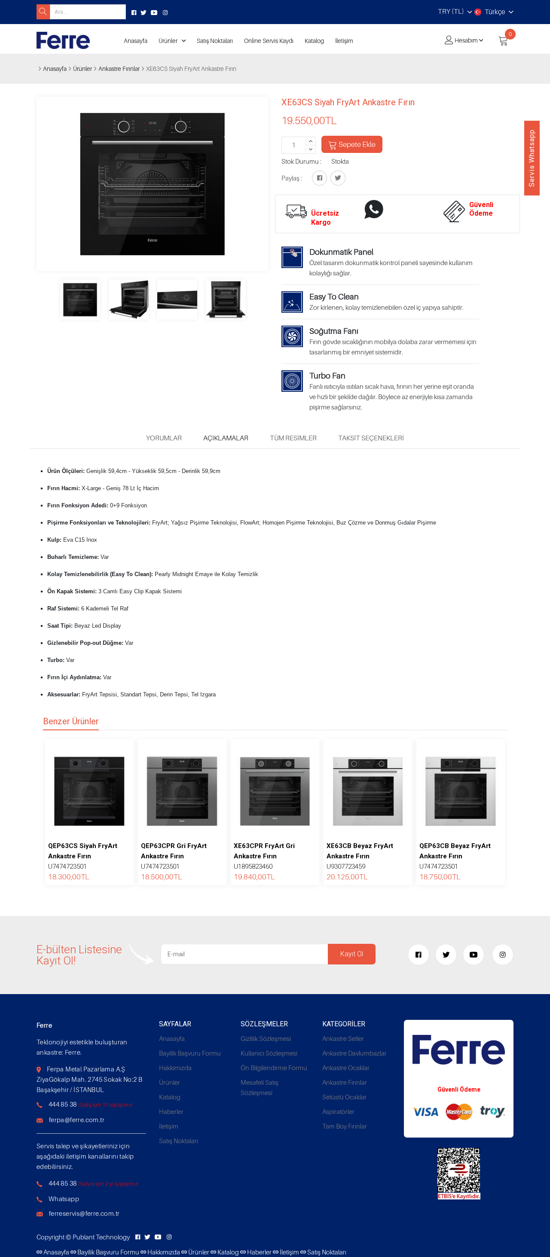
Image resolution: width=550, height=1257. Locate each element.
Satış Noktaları (215, 40)
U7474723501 (82, 856)
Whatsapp (64, 1198)
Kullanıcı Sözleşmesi (269, 1053)
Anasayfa (135, 40)
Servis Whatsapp (532, 158)
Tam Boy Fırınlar (344, 1126)
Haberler (171, 1111)
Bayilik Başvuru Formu (190, 1053)
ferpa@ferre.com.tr (76, 1119)
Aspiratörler (338, 1111)
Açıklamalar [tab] (225, 437)
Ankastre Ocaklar (346, 1067)
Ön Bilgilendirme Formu (274, 1067)
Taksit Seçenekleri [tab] (371, 437)
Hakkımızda (175, 1067)
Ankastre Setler (343, 1038)
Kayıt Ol (351, 954)
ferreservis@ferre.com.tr (84, 1213)
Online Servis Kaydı (268, 40)
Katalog (314, 40)
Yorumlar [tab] (164, 437)
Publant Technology (101, 1237)
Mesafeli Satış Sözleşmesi (259, 1087)
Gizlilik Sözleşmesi (266, 1038)
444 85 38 (63, 1104)
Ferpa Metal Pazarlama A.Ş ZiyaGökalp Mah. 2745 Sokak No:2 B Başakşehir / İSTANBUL (89, 1079)
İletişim (344, 40)
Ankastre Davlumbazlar (354, 1053)
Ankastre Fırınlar (119, 68)
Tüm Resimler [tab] (293, 437)
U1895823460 (264, 856)
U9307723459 (360, 856)
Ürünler (168, 40)
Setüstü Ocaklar (344, 1097)
